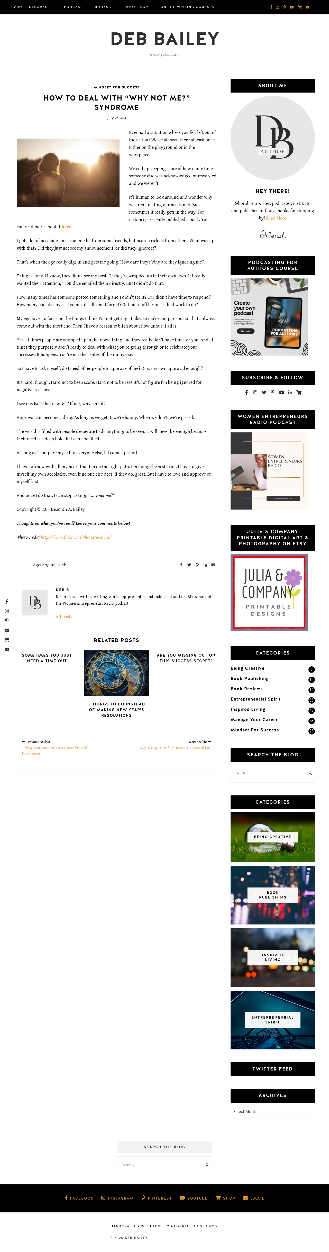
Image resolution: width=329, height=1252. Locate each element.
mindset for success (117, 87)
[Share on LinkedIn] (205, 564)
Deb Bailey (165, 39)
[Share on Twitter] (189, 564)
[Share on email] (213, 564)
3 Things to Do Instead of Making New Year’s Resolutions (116, 710)
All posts (64, 617)
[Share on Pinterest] (197, 564)
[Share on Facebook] (181, 564)
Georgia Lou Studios (194, 1226)
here (66, 227)
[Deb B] (35, 602)
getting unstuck (50, 565)
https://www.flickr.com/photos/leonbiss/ (76, 537)
